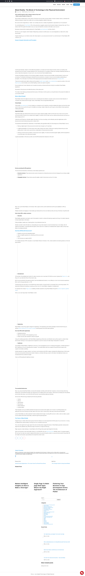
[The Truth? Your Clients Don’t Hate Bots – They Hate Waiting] (57, 554)
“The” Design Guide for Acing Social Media (61, 463)
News (45, 515)
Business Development (48, 507)
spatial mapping (43, 81)
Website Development (48, 524)
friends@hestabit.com (59, 1)
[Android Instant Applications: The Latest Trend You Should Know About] (15, 456)
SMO (45, 519)
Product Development (48, 516)
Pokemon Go (64, 276)
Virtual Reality (27, 25)
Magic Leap (28, 288)
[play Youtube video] (42, 152)
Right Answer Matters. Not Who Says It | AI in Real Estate (54, 549)
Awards (63, 4)
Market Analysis (47, 512)
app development (44, 29)
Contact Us (76, 4)
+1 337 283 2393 (68, 1)
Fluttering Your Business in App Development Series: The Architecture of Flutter (60, 487)
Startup (45, 520)
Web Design (46, 523)
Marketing (46, 513)
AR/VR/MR (46, 505)
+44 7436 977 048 (76, 1)
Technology (46, 522)
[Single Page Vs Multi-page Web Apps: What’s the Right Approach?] (42, 475)
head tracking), (18, 82)
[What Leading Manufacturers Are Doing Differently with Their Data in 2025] (57, 538)
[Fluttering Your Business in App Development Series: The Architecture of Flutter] (61, 475)
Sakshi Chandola (19, 450)
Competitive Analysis (48, 509)
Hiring (45, 511)
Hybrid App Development (49, 511)
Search (42, 497)
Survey (45, 521)
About (54, 4)
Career (67, 4)
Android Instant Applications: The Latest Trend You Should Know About (30, 463)
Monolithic (46, 514)
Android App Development (49, 504)
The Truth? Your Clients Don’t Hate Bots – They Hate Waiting (54, 557)
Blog (71, 4)
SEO (44, 518)
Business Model (47, 508)
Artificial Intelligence (48, 506)
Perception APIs (60, 78)
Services (59, 4)
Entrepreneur (46, 510)
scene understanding (52, 81)
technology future (50, 431)
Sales (45, 518)
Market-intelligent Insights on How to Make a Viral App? (22, 485)
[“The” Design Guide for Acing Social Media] (61, 459)
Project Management (48, 517)
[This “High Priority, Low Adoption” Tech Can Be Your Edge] (57, 530)
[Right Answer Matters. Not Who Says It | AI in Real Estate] (57, 546)
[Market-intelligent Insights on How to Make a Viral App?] (23, 475)
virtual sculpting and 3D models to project (26, 328)
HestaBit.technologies (49, 1)
